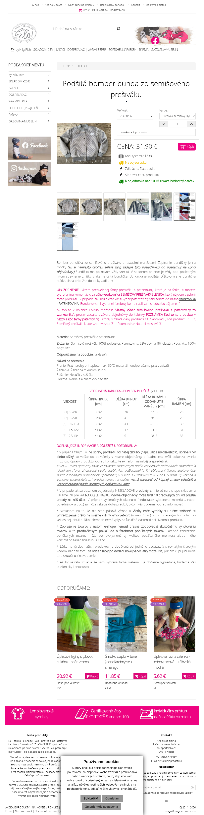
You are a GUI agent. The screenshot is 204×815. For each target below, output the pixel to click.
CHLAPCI (81, 66)
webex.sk (190, 811)
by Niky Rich (23, 49)
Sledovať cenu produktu (142, 175)
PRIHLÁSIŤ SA (100, 10)
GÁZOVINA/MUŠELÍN (164, 49)
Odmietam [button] (112, 798)
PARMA (143, 49)
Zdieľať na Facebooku (140, 168)
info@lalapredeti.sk (170, 761)
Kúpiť (93, 676)
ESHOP (65, 66)
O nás (35, 5)
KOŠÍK (86, 10)
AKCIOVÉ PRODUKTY (17, 807)
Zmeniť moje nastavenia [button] (101, 806)
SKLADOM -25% (43, 49)
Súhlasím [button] (91, 798)
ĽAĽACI (60, 49)
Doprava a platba (156, 5)
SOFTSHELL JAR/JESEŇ (122, 49)
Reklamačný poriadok (112, 5)
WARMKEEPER (97, 49)
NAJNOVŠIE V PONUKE (45, 807)
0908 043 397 (169, 757)
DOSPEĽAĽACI (76, 49)
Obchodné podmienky (81, 5)
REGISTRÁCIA (118, 10)
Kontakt (135, 5)
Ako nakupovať (53, 5)
